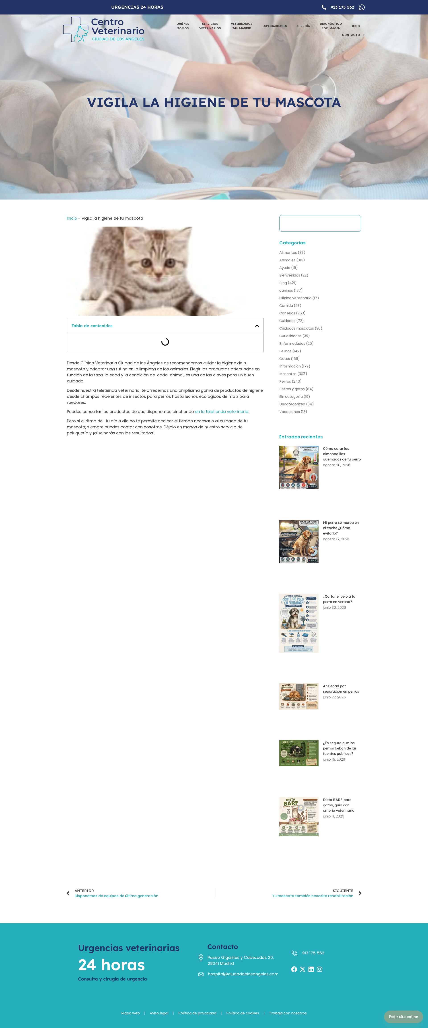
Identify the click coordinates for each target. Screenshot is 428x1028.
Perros (285, 381)
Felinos (285, 351)
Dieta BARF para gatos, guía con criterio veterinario (338, 805)
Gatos (284, 358)
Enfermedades (292, 343)
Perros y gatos (292, 389)
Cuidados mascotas (296, 328)
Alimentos (288, 252)
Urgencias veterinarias (129, 947)
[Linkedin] (311, 969)
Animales (287, 260)
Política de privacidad (197, 1013)
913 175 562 (342, 7)
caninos (286, 290)
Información (290, 366)
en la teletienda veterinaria (221, 411)
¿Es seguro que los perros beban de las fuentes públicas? (340, 748)
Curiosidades (290, 336)
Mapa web (130, 1013)
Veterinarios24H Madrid (242, 26)
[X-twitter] (303, 969)
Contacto (351, 35)
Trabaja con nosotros (288, 1013)
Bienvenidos (289, 275)
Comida (286, 305)
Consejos (287, 313)
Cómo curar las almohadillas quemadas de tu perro (342, 453)
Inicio (72, 218)
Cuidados (287, 320)
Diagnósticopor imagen (331, 26)
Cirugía (303, 26)
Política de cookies (242, 1013)
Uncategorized (292, 404)
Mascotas (287, 373)
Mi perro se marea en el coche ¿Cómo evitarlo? (341, 527)
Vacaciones (289, 411)
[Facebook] (294, 969)
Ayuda (284, 267)
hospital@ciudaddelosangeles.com (243, 974)
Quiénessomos (183, 26)
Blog (356, 26)
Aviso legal (159, 1013)
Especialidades (275, 26)
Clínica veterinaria (295, 298)
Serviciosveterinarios (210, 26)
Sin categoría (291, 396)
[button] (257, 326)
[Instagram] (320, 969)
